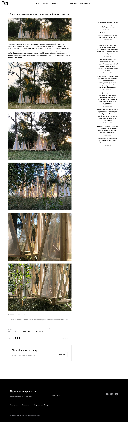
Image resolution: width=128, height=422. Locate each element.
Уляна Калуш (27, 331)
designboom (39, 331)
